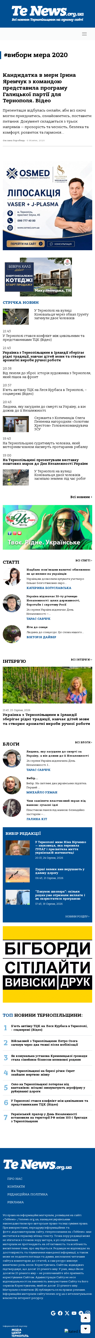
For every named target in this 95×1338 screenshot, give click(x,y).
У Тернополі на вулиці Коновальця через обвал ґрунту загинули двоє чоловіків (61, 314)
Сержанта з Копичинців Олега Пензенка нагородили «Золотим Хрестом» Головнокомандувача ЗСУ (61, 423)
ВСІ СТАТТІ (83, 560)
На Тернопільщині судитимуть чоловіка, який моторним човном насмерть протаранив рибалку (45, 445)
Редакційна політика (27, 1194)
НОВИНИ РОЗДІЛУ (77, 916)
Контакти (16, 1187)
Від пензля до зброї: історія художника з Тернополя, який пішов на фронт (47, 375)
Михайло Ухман (42, 792)
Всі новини (81, 497)
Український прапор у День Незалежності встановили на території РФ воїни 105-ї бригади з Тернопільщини (49, 1117)
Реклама (15, 1202)
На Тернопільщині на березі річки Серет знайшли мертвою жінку (43, 1072)
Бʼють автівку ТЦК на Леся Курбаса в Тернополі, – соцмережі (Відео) (45, 392)
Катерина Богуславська (49, 588)
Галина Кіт (37, 819)
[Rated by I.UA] (78, 1331)
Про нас (14, 1179)
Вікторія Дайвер (41, 637)
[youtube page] (74, 1313)
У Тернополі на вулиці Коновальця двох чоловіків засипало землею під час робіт (60, 475)
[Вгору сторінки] (85, 1318)
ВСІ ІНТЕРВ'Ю (81, 659)
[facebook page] (60, 1313)
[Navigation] (84, 33)
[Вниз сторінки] (85, 1329)
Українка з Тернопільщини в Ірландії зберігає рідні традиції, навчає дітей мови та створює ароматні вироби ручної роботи (44, 356)
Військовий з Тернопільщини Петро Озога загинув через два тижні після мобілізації (44, 1042)
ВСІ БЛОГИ (83, 742)
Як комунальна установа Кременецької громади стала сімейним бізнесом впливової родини (49, 1057)
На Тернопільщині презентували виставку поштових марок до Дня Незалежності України (45, 462)
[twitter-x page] (67, 1313)
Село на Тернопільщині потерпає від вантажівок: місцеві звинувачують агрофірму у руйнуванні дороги (48, 1087)
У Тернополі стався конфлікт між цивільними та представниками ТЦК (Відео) (43, 338)
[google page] (53, 1313)
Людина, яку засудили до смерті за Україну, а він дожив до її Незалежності (44, 408)
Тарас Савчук (38, 618)
